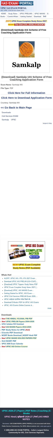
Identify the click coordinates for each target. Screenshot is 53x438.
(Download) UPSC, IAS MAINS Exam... (19, 290)
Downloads (6, 112)
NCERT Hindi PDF (30, 335)
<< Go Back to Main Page (16, 107)
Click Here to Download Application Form (26, 97)
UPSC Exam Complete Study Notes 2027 (29, 21)
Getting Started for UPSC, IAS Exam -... (19, 293)
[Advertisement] (26, 153)
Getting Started (26, 16)
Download (37, 16)
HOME (3, 14)
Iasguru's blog (47, 123)
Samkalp (5, 120)
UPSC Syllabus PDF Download (13, 324)
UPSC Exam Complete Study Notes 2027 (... (21, 287)
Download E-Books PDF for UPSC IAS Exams (21, 302)
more (49, 308)
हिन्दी (44, 16)
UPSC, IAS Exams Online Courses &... (19, 305)
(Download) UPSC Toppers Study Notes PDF (21, 284)
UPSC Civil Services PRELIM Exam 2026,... (20, 296)
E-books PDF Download (12, 333)
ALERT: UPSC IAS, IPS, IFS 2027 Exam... (20, 278)
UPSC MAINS (39, 14)
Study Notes (12, 14)
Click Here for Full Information (26, 93)
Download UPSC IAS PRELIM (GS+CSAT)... (21, 281)
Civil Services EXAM (10, 116)
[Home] (17, 5)
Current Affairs (12, 16)
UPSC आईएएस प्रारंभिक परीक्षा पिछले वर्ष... (18, 299)
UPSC (13, 120)
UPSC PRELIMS (26, 14)
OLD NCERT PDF (9, 341)
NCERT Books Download (11, 335)
